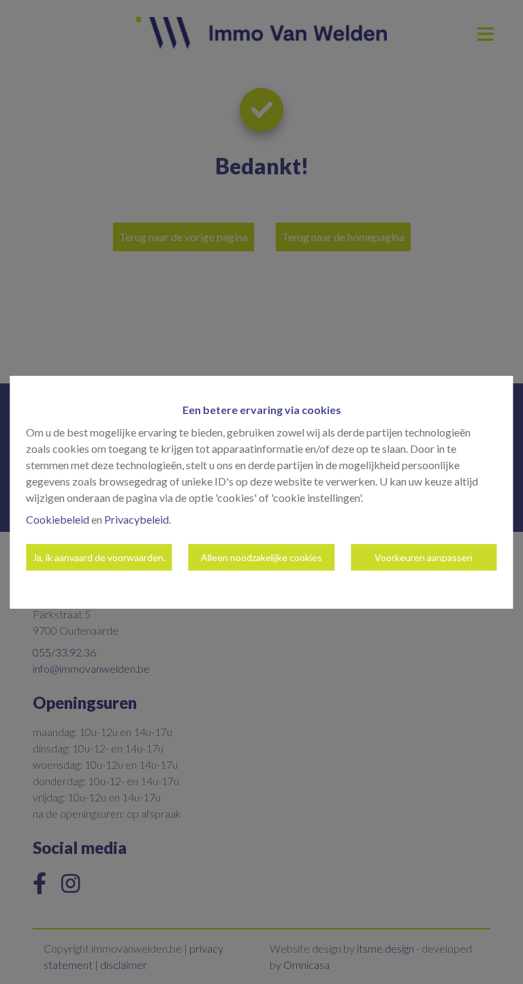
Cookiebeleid (57, 519)
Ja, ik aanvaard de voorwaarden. (99, 557)
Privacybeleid (136, 519)
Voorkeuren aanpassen (424, 557)
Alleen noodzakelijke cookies (261, 557)
